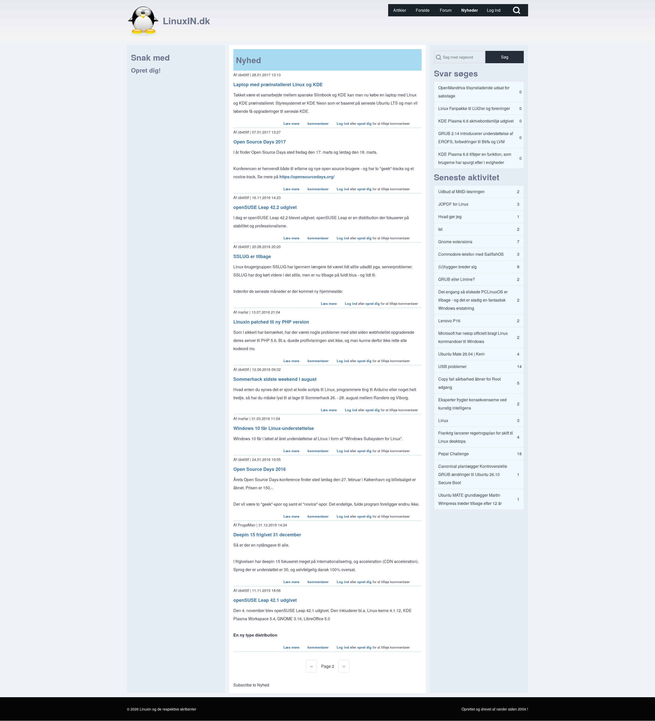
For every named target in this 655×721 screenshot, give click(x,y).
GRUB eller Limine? (456, 279)
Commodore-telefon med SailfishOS (471, 254)
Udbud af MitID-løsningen (461, 191)
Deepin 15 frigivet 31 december (267, 534)
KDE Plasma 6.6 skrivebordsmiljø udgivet (476, 121)
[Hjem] (143, 20)
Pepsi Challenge (453, 454)
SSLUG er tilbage (252, 256)
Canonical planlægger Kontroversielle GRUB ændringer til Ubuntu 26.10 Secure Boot (472, 474)
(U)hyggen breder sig (457, 267)
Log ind (343, 123)
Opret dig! (146, 70)
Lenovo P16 (449, 321)
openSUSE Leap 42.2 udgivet (265, 207)
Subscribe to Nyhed (251, 685)
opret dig (364, 123)
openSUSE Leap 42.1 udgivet (265, 600)
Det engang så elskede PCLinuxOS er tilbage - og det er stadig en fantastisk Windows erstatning (473, 300)
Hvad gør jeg (450, 216)
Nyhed (248, 60)
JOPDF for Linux (453, 204)
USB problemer (452, 366)
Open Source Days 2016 (259, 469)
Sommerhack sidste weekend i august (274, 379)
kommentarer (318, 123)
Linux (443, 420)
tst (440, 229)
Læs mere (291, 123)
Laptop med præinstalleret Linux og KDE (278, 84)
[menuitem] (399, 10)
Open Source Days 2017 (259, 141)
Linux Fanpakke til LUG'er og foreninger (474, 108)
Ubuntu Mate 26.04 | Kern (461, 354)
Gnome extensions (455, 242)
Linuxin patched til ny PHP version (271, 321)
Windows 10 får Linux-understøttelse (273, 428)
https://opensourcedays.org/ (306, 177)
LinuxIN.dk (186, 20)
